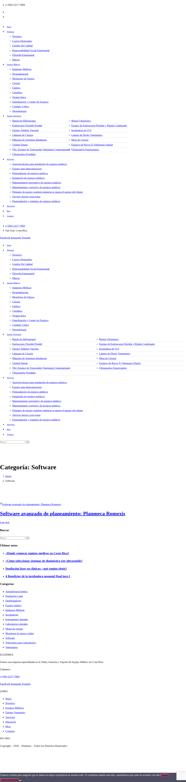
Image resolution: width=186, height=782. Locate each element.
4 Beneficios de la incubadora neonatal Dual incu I (37, 576)
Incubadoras (11, 614)
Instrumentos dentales (16, 619)
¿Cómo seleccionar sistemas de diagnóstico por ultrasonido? (44, 560)
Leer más (4, 522)
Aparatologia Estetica (16, 591)
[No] (20, 780)
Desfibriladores (13, 600)
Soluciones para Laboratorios (20, 642)
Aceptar (165, 775)
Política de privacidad (9, 780)
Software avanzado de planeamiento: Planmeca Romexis (62, 513)
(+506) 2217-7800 (10, 676)
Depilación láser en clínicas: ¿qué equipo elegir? (36, 568)
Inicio (8, 476)
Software (10, 638)
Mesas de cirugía (14, 628)
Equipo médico (13, 605)
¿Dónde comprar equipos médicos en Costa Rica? (37, 553)
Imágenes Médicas (15, 610)
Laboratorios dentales (16, 624)
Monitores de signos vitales (19, 633)
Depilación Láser (14, 596)
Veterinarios (11, 647)
